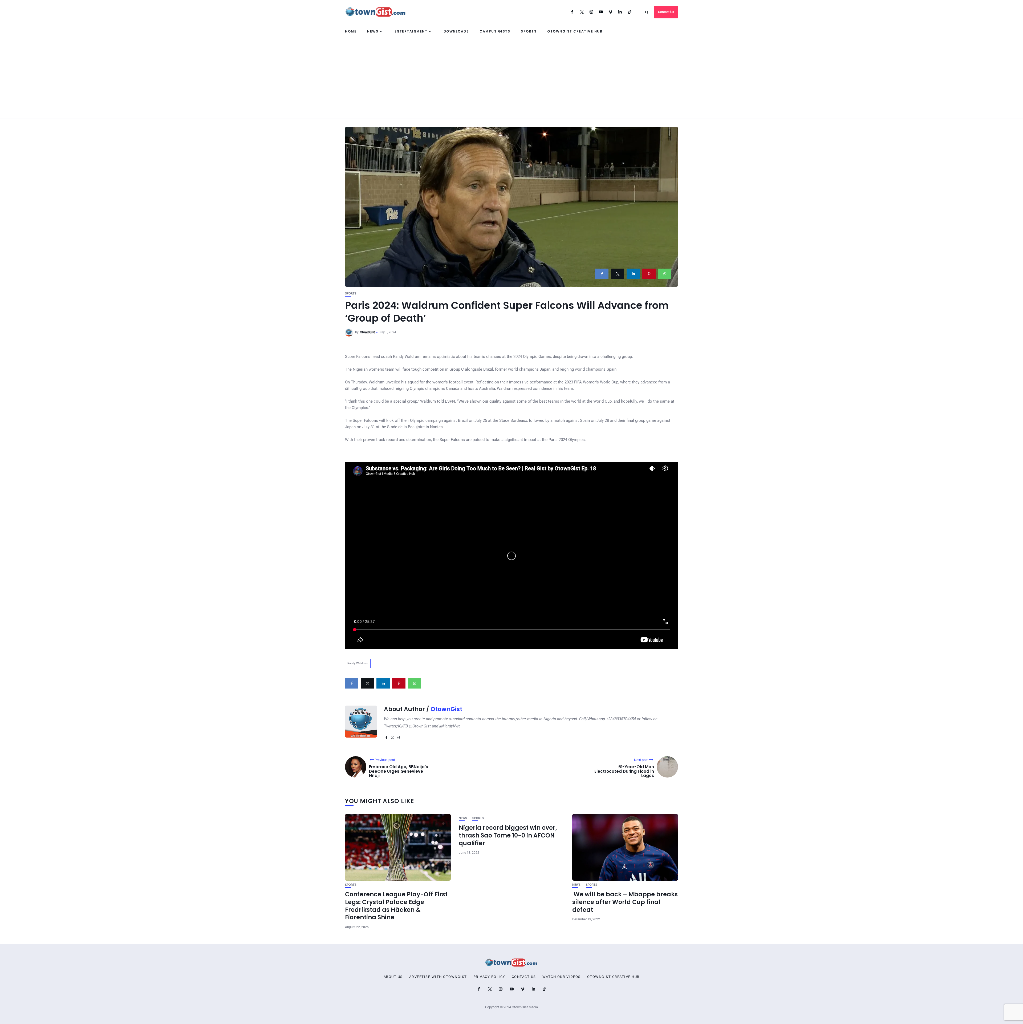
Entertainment (411, 31)
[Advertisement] (511, 78)
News (372, 31)
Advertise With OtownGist (438, 977)
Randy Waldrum (357, 663)
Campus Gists (495, 31)
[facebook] (601, 274)
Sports (529, 31)
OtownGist (367, 332)
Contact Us (666, 12)
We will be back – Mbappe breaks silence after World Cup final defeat (625, 902)
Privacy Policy (489, 977)
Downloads (456, 31)
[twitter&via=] (617, 274)
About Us (393, 977)
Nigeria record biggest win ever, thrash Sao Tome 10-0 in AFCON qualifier (508, 835)
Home (350, 31)
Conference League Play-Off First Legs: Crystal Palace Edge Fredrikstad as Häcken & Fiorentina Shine (396, 905)
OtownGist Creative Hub (574, 31)
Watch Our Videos (561, 977)
